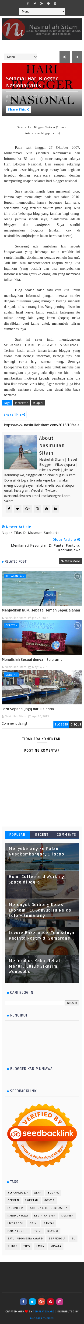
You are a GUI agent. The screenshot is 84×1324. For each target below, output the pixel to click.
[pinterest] (48, 3)
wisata (56, 1246)
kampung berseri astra (49, 1208)
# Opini (38, 403)
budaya (53, 1192)
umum (40, 1246)
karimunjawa (17, 1215)
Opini (33, 1223)
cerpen (13, 1200)
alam (38, 1192)
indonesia (15, 1208)
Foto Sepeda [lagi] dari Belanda (28, 709)
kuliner (67, 1215)
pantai (49, 1223)
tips (27, 1246)
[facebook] (28, 3)
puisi (38, 1231)
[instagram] (55, 3)
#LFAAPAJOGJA (17, 1192)
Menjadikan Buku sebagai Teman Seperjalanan (41, 610)
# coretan (21, 403)
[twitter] (34, 3)
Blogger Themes (42, 1318)
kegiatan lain (14, 576)
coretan (11, 625)
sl (73, 1238)
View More (72, 561)
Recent (42, 835)
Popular (17, 835)
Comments (66, 835)
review (52, 1231)
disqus (75, 724)
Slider (12, 1246)
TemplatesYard (44, 1311)
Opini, (10, 101)
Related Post (16, 561)
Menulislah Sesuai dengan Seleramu (32, 660)
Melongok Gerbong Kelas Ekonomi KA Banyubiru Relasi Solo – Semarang (41, 910)
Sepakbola (57, 1238)
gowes (49, 1200)
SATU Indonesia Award (25, 1238)
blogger (61, 724)
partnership (17, 1231)
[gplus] (41, 3)
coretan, (65, 96)
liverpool (15, 1223)
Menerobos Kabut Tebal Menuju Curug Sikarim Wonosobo (34, 966)
